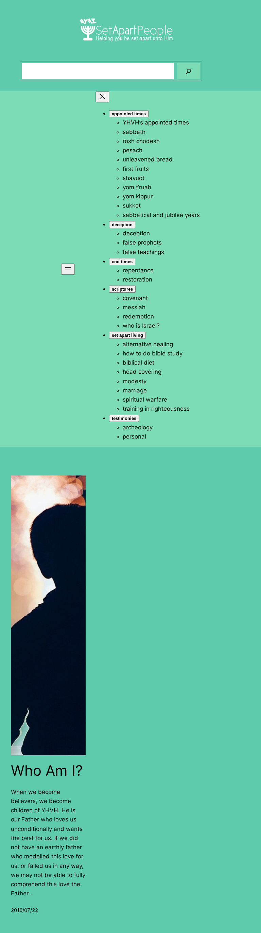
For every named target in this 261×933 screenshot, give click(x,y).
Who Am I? (47, 770)
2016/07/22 (24, 910)
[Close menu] (102, 96)
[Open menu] (68, 269)
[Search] (188, 71)
